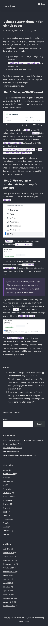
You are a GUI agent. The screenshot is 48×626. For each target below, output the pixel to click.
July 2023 (6, 579)
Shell (5, 515)
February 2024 (8, 553)
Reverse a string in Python (13, 444)
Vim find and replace (11, 451)
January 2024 (8, 556)
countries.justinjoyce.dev (13, 86)
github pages (13, 56)
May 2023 (6, 587)
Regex (5, 508)
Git (4, 485)
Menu (43, 4)
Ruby (5, 511)
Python (6, 504)
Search (5, 420)
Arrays (5, 470)
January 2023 (8, 602)
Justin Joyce (9, 6)
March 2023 (7, 594)
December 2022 (9, 606)
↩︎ (22, 388)
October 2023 (8, 568)
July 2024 (6, 549)
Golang (6, 489)
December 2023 (9, 560)
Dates (5, 477)
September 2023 (9, 571)
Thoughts (7, 519)
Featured (6, 481)
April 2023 (7, 590)
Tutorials (16, 412)
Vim (4, 534)
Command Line (9, 474)
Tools (5, 527)
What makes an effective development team (20, 455)
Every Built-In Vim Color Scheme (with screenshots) (23, 440)
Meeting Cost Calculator (12, 448)
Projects (6, 500)
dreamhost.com (22, 104)
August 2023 (8, 575)
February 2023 (8, 598)
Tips (5, 523)
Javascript (7, 493)
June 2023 (7, 583)
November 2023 (9, 564)
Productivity (8, 496)
